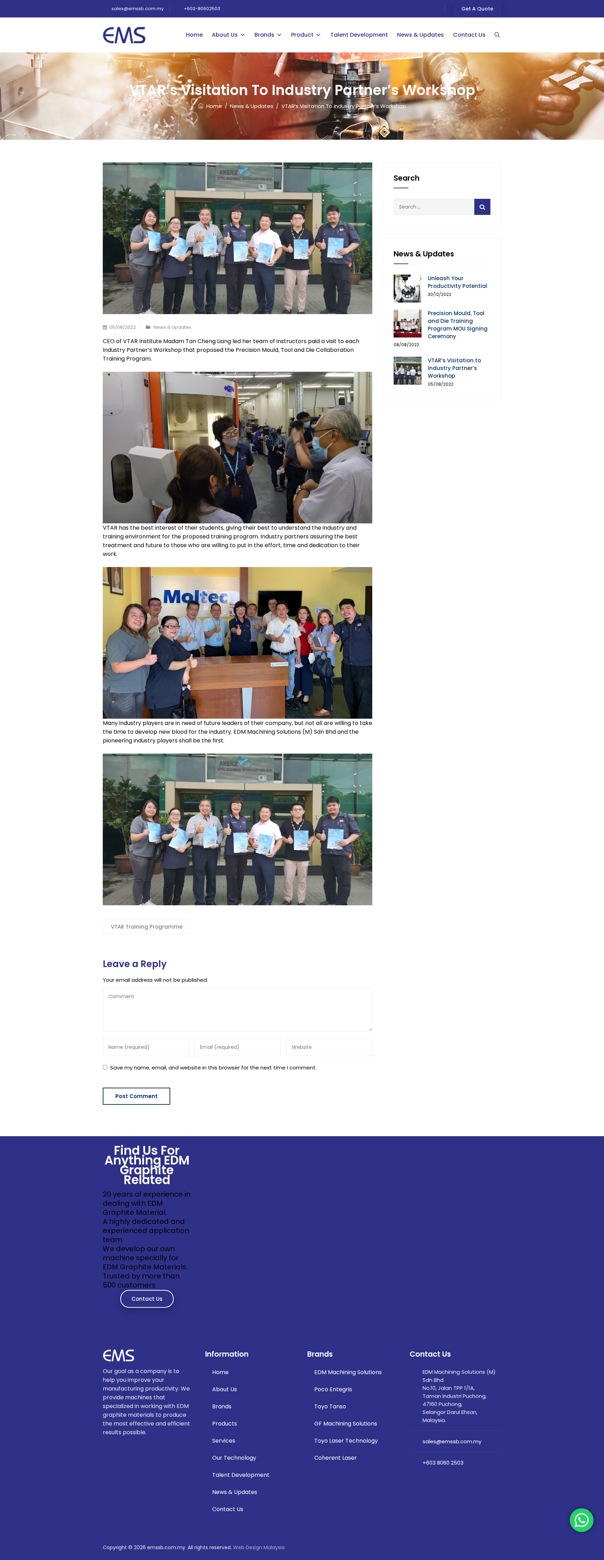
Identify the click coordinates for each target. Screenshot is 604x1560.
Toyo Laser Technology (346, 1441)
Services (223, 1441)
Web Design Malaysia (259, 1547)
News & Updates (420, 35)
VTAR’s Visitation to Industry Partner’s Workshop (454, 368)
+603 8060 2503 (443, 1462)
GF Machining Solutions (345, 1424)
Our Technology (234, 1458)
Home (194, 35)
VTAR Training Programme (146, 926)
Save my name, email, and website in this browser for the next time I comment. (213, 1067)
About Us (225, 35)
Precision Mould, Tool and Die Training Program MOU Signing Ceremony (458, 325)
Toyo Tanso (330, 1406)
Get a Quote (477, 8)
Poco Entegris (333, 1389)
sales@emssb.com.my (137, 8)
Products (224, 1424)
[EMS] (124, 34)
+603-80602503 (202, 8)
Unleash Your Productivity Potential (457, 282)
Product (302, 35)
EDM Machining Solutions (348, 1372)
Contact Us (469, 35)
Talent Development (359, 35)
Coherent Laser (335, 1458)
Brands (264, 35)
